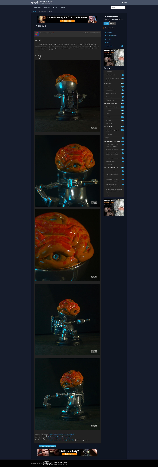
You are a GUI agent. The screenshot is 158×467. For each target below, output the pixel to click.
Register (47, 446)
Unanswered (114, 46)
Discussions (37, 7)
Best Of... (63, 7)
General (114, 86)
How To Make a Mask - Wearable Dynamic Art (114, 153)
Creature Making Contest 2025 (114, 130)
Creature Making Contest (95, 32)
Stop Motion (114, 120)
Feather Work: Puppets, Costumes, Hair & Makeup (114, 180)
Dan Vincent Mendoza (46, 32)
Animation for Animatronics (114, 149)
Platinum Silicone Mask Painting (114, 175)
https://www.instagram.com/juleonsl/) (58, 438)
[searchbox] (118, 7)
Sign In (124, 2)
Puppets (114, 117)
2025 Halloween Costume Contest (114, 79)
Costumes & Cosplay (114, 107)
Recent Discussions (111, 35)
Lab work (114, 110)
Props (114, 113)
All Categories (108, 71)
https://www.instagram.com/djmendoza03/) (61, 440)
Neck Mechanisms (114, 161)
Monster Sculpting (114, 171)
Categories (47, 7)
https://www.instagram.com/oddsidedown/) (59, 436)
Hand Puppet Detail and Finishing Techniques (114, 145)
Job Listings (114, 96)
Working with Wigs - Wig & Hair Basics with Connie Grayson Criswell (114, 191)
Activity (55, 7)
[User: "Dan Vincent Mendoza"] (37, 34)
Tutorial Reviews (114, 90)
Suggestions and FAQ (114, 93)
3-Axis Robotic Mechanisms (114, 158)
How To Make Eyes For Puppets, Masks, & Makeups (114, 185)
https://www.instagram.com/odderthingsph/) (62, 434)
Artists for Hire (114, 100)
